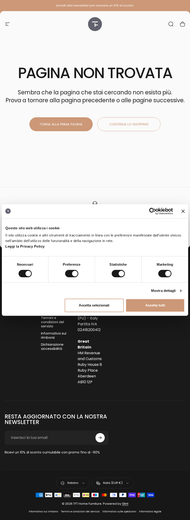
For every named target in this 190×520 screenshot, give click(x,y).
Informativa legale (150, 511)
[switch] (71, 273)
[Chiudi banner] (183, 211)
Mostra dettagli (163, 291)
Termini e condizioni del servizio (52, 322)
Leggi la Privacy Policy (25, 246)
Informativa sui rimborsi (53, 335)
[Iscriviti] (100, 437)
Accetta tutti (155, 305)
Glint (125, 503)
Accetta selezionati (94, 305)
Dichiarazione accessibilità (52, 346)
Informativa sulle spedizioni (119, 511)
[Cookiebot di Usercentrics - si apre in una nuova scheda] (152, 211)
